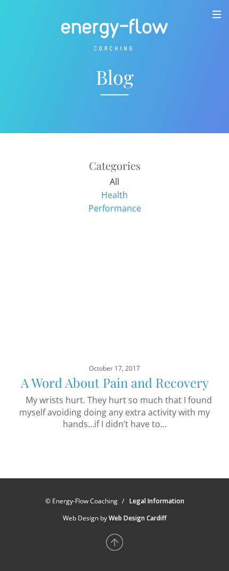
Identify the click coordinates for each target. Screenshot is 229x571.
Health (114, 195)
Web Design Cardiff (138, 518)
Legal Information (156, 500)
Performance (114, 208)
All (114, 181)
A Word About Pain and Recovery (115, 382)
